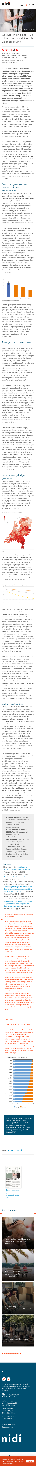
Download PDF (11, 1132)
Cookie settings (7, 1427)
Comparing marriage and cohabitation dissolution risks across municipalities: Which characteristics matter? (18, 889)
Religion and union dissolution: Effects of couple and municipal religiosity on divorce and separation (19, 903)
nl (29, 4)
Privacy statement (8, 1424)
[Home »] (5, 4)
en (33, 4)
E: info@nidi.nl (7, 1419)
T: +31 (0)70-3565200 (9, 1417)
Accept (30, 1461)
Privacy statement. (8, 1463)
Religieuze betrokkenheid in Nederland (18, 877)
